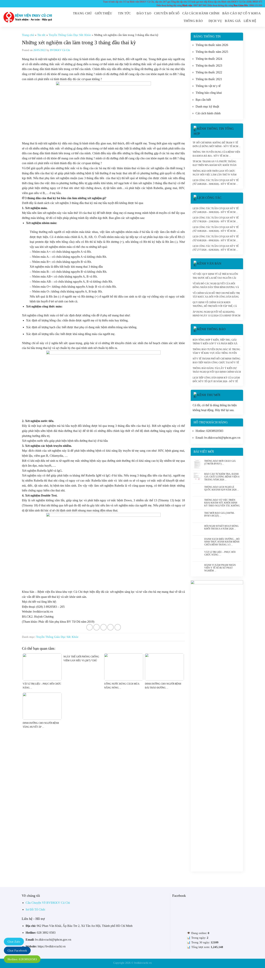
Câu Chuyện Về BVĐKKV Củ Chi (48, 902)
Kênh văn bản (209, 263)
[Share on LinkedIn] (117, 627)
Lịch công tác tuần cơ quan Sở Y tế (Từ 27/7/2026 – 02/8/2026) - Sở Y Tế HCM (216, 248)
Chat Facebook (17, 950)
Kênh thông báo (211, 329)
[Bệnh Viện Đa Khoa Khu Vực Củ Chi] (28, 17)
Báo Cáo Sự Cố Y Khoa (241, 13)
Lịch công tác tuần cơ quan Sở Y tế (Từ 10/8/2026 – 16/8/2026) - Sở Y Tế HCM (216, 229)
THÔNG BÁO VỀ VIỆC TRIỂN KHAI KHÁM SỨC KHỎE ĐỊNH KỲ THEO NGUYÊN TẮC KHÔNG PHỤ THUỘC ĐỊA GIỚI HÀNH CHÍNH (222, 502)
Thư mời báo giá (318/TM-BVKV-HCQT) (219, 514)
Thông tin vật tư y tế (208, 86)
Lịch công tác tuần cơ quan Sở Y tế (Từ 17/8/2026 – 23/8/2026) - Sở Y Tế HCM (216, 219)
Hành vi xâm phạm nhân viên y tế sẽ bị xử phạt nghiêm (220, 567)
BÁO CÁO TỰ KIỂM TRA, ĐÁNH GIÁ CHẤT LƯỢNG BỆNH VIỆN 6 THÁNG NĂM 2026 (221, 476)
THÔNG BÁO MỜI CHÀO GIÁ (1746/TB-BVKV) (220, 462)
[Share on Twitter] (96, 627)
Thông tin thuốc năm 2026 (212, 45)
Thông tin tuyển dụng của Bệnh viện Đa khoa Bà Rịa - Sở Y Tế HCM (216, 154)
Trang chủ (82, 13)
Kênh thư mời (208, 395)
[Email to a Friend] (103, 627)
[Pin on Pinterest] (110, 627)
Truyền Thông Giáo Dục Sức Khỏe (70, 34)
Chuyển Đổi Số (166, 13)
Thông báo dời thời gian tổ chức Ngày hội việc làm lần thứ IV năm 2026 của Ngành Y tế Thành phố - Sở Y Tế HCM (216, 173)
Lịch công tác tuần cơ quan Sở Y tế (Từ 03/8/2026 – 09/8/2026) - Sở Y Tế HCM (216, 238)
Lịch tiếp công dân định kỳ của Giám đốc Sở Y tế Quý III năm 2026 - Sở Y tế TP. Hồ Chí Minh (216, 379)
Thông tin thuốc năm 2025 (212, 51)
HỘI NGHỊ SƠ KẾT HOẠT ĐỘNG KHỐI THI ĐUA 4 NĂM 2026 (221, 527)
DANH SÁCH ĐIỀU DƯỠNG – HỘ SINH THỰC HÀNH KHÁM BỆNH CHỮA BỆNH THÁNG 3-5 (222, 541)
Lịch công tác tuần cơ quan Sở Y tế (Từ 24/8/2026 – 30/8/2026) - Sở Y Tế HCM (216, 182)
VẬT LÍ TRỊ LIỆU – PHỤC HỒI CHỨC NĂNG (220, 553)
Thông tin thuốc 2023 (209, 65)
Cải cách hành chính (201, 13)
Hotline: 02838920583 (22, 959)
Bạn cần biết (203, 99)
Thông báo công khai (209, 92)
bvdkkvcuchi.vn (143, 962)
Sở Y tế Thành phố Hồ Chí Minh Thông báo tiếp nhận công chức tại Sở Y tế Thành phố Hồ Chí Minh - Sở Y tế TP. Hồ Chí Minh (217, 360)
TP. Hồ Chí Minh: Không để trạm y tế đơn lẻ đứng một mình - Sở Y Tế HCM (215, 144)
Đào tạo (144, 13)
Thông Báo (193, 21)
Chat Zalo (14, 941)
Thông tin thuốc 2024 (209, 58)
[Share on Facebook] (89, 627)
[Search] (260, 21)
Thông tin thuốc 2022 (209, 72)
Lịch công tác (209, 197)
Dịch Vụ (215, 21)
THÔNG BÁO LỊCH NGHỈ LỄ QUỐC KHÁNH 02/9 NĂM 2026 (220, 488)
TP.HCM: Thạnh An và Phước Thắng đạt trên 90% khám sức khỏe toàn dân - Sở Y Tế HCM (214, 163)
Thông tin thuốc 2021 (209, 79)
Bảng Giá (233, 21)
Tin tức (124, 13)
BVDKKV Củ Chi (60, 50)
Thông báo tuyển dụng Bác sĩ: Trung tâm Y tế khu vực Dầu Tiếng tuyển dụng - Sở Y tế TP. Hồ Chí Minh (216, 351)
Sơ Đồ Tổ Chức (35, 909)
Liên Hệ (250, 21)
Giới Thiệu (103, 13)
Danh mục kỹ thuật (207, 106)
